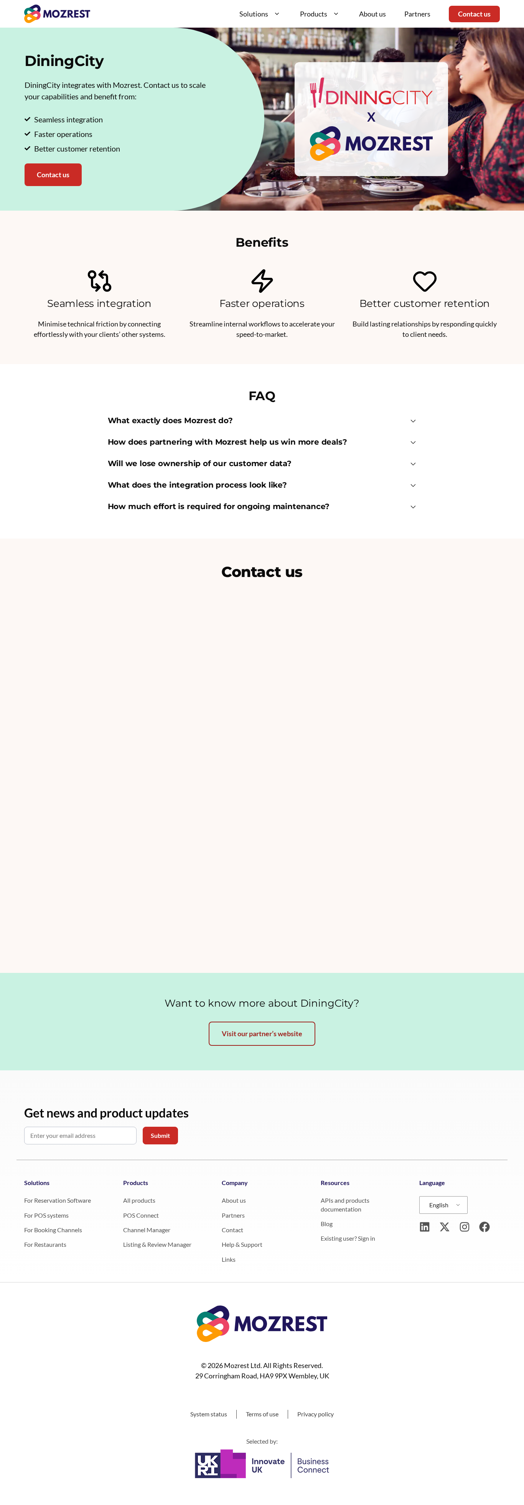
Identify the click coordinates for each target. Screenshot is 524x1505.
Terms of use (262, 1414)
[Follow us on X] (444, 1226)
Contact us (474, 14)
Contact (232, 1229)
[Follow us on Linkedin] (424, 1226)
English (438, 1204)
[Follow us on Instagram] (464, 1226)
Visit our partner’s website (262, 1033)
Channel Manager (146, 1229)
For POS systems (46, 1215)
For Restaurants (45, 1244)
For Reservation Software (57, 1200)
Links (229, 1259)
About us (372, 14)
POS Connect (141, 1215)
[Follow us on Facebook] (484, 1226)
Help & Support (242, 1244)
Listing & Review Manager (157, 1244)
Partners (417, 14)
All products (139, 1200)
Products (313, 14)
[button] (262, 422)
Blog (327, 1223)
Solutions (253, 14)
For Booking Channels (53, 1229)
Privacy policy (315, 1414)
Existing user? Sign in (348, 1238)
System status (208, 1414)
